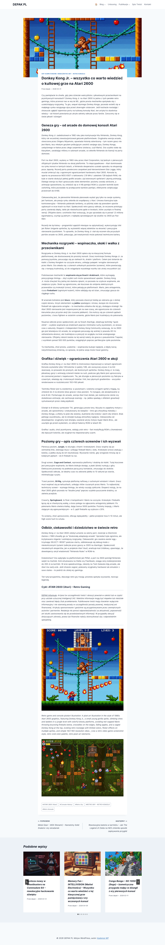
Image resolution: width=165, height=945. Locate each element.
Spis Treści (137, 4)
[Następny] (138, 882)
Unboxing (112, 4)
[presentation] (41, 864)
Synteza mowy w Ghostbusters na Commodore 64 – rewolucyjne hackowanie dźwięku (40, 888)
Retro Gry (79, 804)
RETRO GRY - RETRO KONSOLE (98, 804)
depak (48, 89)
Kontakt (147, 4)
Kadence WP (103, 938)
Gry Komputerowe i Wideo (52, 74)
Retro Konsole (48, 809)
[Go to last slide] (27, 882)
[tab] (78, 914)
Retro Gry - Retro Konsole (74, 74)
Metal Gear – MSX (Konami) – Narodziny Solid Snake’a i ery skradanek (58, 824)
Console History (66, 804)
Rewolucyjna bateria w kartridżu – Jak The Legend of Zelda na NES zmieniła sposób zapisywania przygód (108, 826)
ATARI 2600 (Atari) (50, 804)
